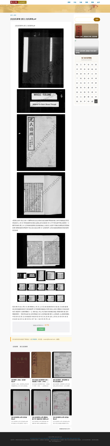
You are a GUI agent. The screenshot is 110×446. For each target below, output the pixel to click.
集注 (76, 438)
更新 (92, 2)
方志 (75, 2)
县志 (36, 438)
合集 (74, 438)
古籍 (44, 438)
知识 (63, 438)
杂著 (60, 438)
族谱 (55, 438)
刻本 (34, 438)
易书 (58, 438)
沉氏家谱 (15, 346)
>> (96, 101)
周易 (86, 2)
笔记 (66, 438)
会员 (98, 2)
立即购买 (41, 329)
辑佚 (71, 438)
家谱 (69, 2)
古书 (39, 438)
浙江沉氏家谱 (24, 346)
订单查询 (34, 339)
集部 (79, 438)
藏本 (68, 438)
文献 (80, 2)
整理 (50, 438)
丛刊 (31, 438)
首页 (11, 15)
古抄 (42, 438)
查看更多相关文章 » (65, 429)
